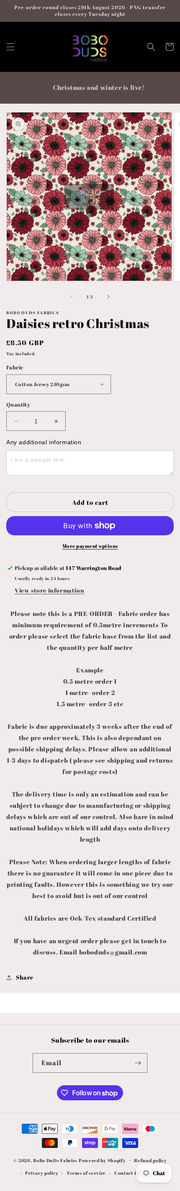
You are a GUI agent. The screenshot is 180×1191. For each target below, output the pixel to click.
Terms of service (86, 1173)
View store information (49, 590)
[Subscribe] (138, 1063)
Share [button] (24, 977)
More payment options (90, 545)
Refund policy (150, 1160)
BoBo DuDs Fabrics (56, 1160)
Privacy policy (41, 1173)
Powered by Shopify (102, 1160)
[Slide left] (71, 297)
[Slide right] (108, 297)
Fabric (14, 367)
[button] (10, 47)
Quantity (18, 404)
